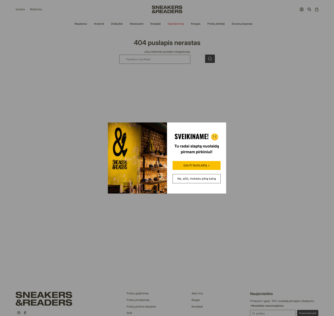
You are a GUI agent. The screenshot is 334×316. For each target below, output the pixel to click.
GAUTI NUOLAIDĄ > (196, 165)
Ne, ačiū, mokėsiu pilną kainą (196, 178)
